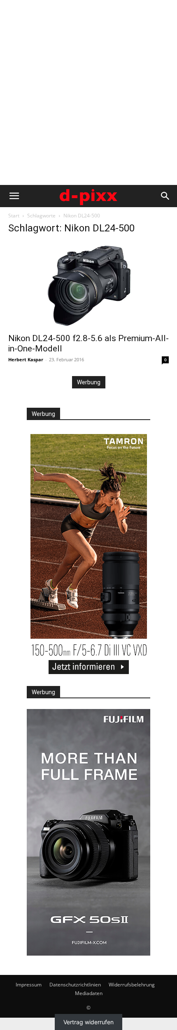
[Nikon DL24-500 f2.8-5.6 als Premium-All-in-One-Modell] (88, 285)
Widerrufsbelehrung (132, 984)
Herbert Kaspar (25, 359)
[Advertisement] (88, 92)
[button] (14, 196)
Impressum (29, 984)
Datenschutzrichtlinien (75, 984)
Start (13, 215)
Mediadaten (88, 993)
